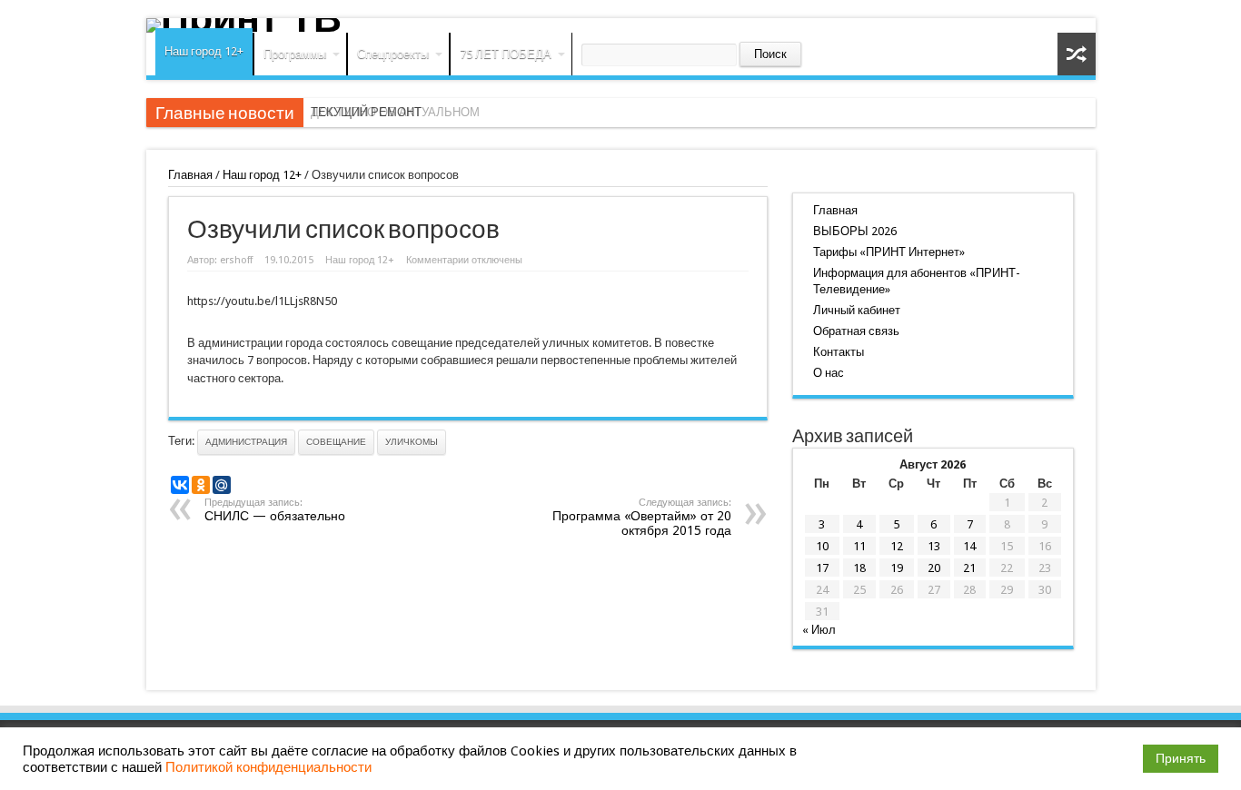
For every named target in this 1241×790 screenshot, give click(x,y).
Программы (294, 54)
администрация (246, 442)
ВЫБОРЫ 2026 (855, 231)
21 (969, 568)
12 (896, 546)
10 (822, 546)
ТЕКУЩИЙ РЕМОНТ (366, 112)
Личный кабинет (856, 310)
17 (822, 568)
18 (859, 568)
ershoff (236, 260)
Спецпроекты (393, 54)
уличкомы (411, 442)
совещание (336, 442)
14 (969, 546)
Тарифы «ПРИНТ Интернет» (889, 252)
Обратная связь (856, 331)
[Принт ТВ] (621, 25)
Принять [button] (1181, 758)
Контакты (838, 352)
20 (934, 568)
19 (896, 568)
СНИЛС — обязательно (274, 510)
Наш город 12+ (203, 51)
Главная (190, 175)
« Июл (819, 630)
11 (859, 546)
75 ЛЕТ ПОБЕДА (505, 54)
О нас (828, 373)
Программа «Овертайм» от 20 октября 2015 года (641, 517)
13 (934, 546)
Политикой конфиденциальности (268, 767)
